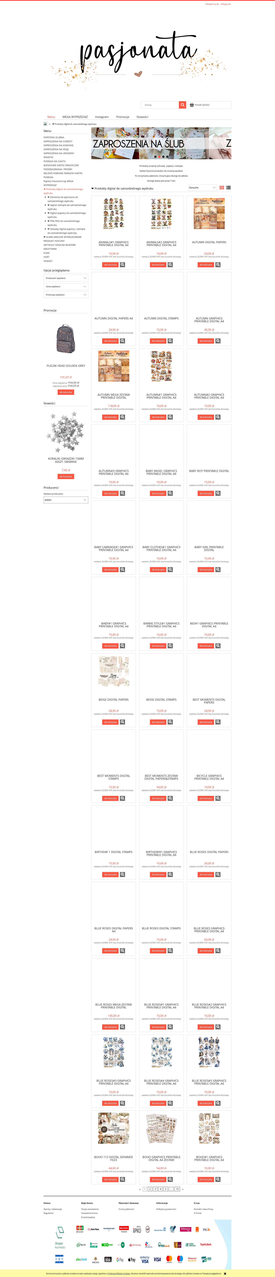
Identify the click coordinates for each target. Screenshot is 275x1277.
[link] (201, 143)
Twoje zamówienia (90, 1209)
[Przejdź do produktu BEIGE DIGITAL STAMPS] (161, 675)
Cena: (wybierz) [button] (53, 286)
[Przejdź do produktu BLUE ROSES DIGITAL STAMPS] (161, 904)
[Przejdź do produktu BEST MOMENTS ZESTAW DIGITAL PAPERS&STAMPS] (161, 751)
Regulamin (49, 1213)
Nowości (48, 260)
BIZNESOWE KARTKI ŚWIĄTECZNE (61, 165)
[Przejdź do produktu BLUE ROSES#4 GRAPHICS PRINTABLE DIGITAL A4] (161, 1056)
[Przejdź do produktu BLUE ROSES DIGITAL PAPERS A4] (114, 904)
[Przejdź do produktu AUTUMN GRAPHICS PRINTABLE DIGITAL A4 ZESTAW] (209, 294)
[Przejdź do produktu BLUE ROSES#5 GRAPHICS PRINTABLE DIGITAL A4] (209, 1056)
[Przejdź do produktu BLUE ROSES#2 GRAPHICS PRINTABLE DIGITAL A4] (209, 980)
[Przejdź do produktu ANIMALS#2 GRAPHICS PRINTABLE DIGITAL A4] (161, 218)
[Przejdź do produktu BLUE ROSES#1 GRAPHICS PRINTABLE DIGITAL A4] (161, 980)
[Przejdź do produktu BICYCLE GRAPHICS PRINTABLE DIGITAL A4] (209, 751)
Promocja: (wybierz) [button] (55, 294)
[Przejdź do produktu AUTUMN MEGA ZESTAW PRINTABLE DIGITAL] (114, 370)
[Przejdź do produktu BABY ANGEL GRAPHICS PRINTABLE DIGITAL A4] (161, 447)
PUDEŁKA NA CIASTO (55, 161)
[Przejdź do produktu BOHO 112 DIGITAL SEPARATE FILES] (114, 1133)
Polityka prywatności (166, 1209)
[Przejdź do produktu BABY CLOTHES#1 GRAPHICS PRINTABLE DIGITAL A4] (161, 523)
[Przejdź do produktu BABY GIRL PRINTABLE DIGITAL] (209, 523)
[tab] (155, 157)
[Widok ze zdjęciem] (222, 188)
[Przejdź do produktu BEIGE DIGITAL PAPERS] (114, 675)
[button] (122, 264)
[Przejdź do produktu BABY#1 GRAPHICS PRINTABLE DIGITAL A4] (114, 599)
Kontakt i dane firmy (203, 1209)
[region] (161, 143)
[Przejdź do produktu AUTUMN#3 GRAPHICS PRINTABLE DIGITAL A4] (114, 447)
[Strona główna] (137, 54)
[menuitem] (51, 117)
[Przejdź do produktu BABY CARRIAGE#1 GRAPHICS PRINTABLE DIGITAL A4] (114, 523)
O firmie (197, 1213)
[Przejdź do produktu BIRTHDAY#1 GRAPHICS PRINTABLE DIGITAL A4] (161, 828)
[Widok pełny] (228, 188)
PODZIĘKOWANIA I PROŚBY (58, 169)
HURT (46, 256)
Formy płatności (126, 1209)
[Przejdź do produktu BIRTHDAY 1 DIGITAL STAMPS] (114, 828)
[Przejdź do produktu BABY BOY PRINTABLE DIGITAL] (209, 447)
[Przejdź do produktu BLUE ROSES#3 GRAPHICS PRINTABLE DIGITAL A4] (114, 1056)
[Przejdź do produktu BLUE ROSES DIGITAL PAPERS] (209, 828)
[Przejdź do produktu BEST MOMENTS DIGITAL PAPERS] (209, 675)
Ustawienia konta (89, 1213)
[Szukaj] (182, 105)
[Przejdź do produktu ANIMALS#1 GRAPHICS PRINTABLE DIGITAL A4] (114, 218)
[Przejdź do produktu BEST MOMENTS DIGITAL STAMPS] (114, 751)
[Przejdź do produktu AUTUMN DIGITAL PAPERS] (209, 218)
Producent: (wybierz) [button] (55, 278)
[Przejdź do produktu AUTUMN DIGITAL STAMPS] (161, 294)
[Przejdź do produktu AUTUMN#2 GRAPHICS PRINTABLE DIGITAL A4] (209, 370)
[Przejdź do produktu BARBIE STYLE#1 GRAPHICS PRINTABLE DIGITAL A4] (161, 599)
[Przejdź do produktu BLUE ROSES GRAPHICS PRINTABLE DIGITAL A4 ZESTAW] (209, 904)
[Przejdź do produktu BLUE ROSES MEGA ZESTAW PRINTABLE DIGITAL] (114, 980)
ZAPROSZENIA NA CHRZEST (58, 141)
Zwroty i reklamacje (53, 1209)
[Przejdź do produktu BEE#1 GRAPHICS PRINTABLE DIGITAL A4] (209, 599)
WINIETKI (48, 157)
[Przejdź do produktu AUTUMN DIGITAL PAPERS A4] (114, 294)
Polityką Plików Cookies (119, 1273)
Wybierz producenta (53, 494)
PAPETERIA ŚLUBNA (54, 137)
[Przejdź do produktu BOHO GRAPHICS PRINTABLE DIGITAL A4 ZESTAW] (161, 1133)
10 (177, 1189)
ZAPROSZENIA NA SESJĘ (56, 149)
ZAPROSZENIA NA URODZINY (59, 153)
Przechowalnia (88, 1217)
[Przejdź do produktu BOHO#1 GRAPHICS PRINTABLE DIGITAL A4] (209, 1133)
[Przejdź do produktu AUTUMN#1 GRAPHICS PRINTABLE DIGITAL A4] (161, 370)
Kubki (47, 252)
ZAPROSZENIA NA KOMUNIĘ (58, 145)
